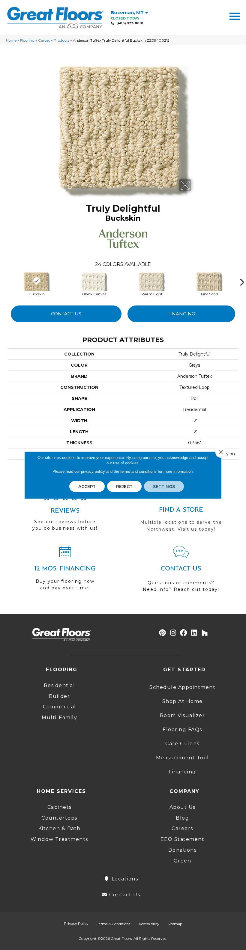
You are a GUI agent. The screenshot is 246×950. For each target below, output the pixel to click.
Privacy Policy (76, 923)
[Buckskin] (36, 280)
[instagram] (173, 633)
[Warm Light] (152, 280)
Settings (164, 486)
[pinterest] (162, 633)
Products (61, 40)
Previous (4, 281)
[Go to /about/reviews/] (65, 515)
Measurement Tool (182, 758)
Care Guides (182, 743)
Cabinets (59, 807)
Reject (124, 486)
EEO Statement (182, 839)
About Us (183, 807)
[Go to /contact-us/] (181, 571)
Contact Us (66, 314)
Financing (181, 314)
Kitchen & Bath (59, 828)
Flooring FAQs (182, 729)
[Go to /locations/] (181, 512)
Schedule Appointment (182, 687)
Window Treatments (59, 839)
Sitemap (175, 924)
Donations (182, 850)
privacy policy (93, 471)
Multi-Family (59, 717)
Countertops (59, 818)
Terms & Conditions (113, 924)
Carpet (44, 40)
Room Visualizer (182, 715)
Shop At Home (182, 701)
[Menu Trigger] (234, 15)
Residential (59, 685)
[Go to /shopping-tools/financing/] (65, 570)
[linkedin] (194, 633)
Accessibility (149, 924)
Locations (124, 879)
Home (11, 40)
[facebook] (183, 633)
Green (182, 861)
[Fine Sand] (209, 280)
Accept (87, 486)
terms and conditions (138, 471)
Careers (182, 828)
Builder (59, 696)
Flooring (27, 40)
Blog (182, 818)
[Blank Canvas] (94, 280)
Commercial (59, 707)
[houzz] (204, 633)
